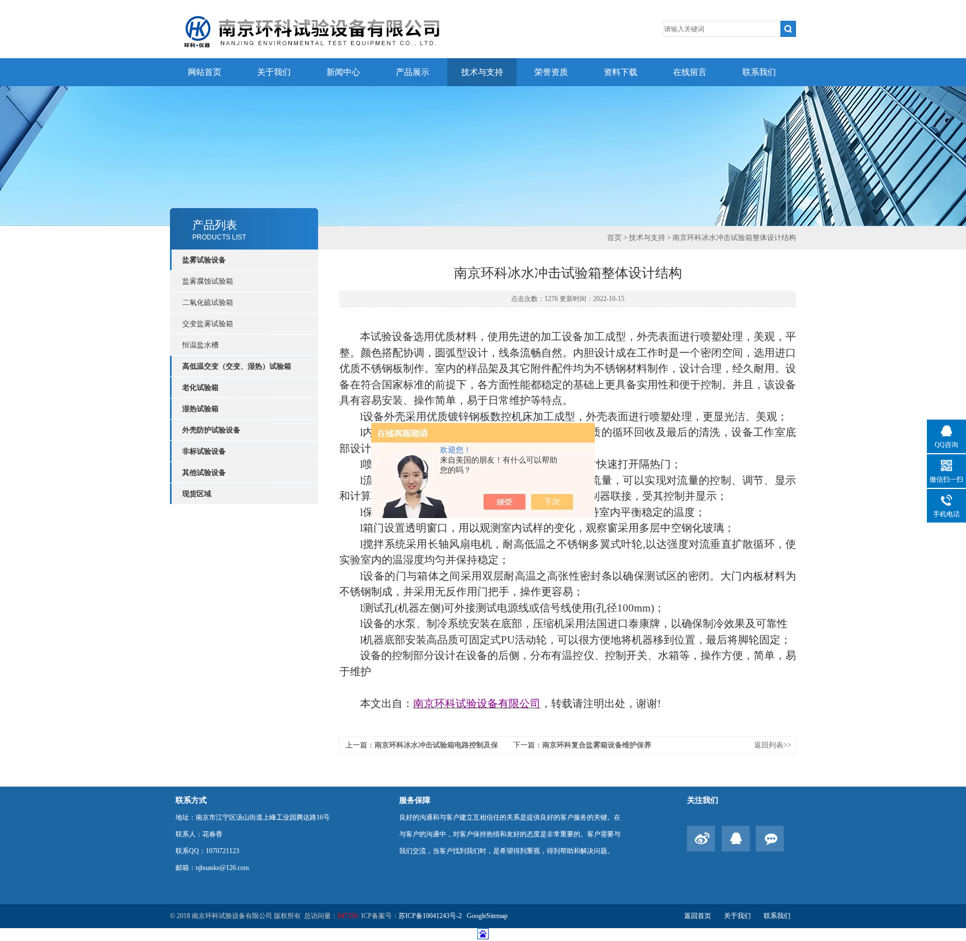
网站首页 (204, 72)
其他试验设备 (204, 472)
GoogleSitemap (487, 916)
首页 (614, 237)
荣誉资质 (551, 72)
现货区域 (196, 494)
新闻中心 (343, 72)
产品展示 (412, 72)
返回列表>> (772, 745)
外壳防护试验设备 (211, 430)
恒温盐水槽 (200, 345)
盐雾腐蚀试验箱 (207, 281)
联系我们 (759, 72)
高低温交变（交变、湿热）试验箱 (236, 366)
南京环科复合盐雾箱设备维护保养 (596, 745)
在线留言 (690, 72)
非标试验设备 (204, 451)
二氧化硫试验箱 (207, 302)
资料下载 (620, 72)
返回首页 (697, 916)
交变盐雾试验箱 (207, 323)
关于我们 (274, 72)
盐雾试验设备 (204, 260)
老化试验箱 (200, 387)
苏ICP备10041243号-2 (431, 916)
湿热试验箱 (200, 408)
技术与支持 (482, 72)
